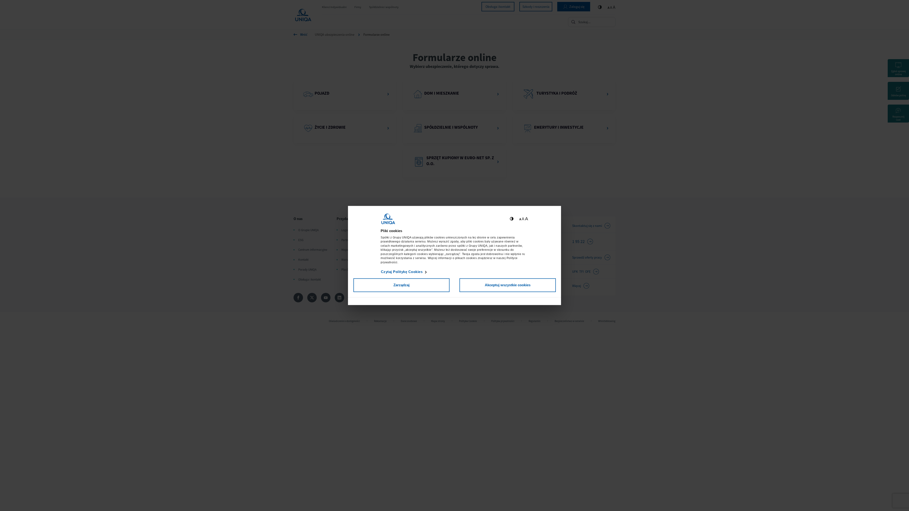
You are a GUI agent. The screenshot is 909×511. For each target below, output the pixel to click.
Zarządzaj (401, 285)
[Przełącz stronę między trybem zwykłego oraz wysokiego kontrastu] (511, 219)
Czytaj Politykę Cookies (402, 272)
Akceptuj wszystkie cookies (507, 285)
